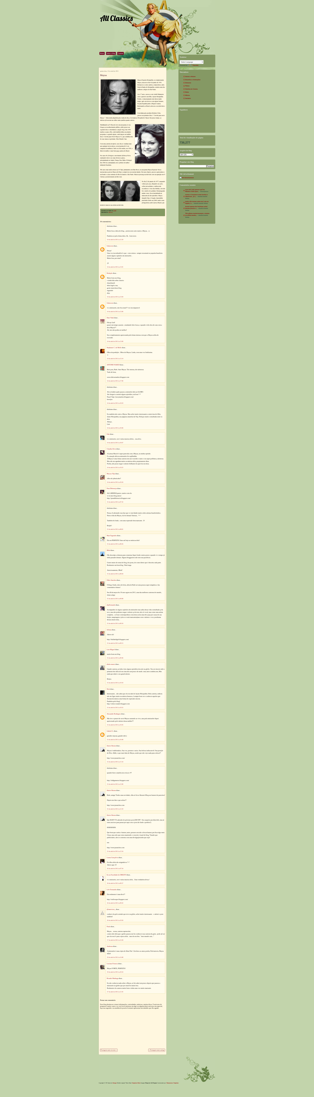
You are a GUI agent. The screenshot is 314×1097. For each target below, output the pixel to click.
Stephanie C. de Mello (114, 347)
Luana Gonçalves (112, 857)
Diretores (188, 82)
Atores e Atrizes (190, 76)
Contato (120, 53)
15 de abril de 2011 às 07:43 (115, 502)
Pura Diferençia (112, 488)
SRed (108, 550)
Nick (108, 689)
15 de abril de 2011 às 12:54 (115, 851)
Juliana (109, 630)
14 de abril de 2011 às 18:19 (115, 403)
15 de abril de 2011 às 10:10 (115, 682)
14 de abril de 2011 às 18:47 (115, 442)
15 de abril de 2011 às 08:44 (115, 574)
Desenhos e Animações (192, 79)
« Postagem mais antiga (156, 1050)
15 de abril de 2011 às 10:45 (115, 725)
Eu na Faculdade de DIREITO (116, 875)
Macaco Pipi (111, 474)
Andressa (110, 946)
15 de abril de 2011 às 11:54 (115, 762)
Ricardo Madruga (112, 978)
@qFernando (111, 605)
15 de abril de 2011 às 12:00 (115, 784)
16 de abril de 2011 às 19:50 (115, 920)
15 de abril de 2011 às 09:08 (115, 598)
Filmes (187, 86)
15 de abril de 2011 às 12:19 (115, 809)
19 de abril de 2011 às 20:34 (115, 972)
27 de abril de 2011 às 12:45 (115, 992)
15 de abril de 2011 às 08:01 (115, 529)
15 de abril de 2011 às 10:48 (115, 739)
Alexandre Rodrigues (114, 714)
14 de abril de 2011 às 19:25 (115, 467)
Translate (195, 65)
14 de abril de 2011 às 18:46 (115, 428)
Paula (108, 926)
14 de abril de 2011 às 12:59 (115, 239)
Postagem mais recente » (109, 1050)
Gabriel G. (110, 731)
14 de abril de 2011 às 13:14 (115, 358)
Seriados (188, 98)
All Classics (116, 18)
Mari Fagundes (112, 535)
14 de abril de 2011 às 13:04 (115, 297)
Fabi (108, 434)
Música (111, 212)
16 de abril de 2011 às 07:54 (115, 868)
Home (102, 53)
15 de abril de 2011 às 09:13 (115, 643)
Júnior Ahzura (111, 746)
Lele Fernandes (112, 889)
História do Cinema (191, 89)
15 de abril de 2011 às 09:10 (115, 623)
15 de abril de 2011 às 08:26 (115, 544)
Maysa (103, 75)
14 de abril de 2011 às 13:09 (115, 341)
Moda (187, 92)
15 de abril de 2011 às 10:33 (115, 707)
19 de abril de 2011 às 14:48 (115, 957)
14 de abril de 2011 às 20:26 (115, 482)
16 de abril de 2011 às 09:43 (115, 903)
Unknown (110, 246)
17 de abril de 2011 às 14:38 (115, 940)
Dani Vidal (110, 318)
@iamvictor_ (111, 909)
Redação (109, 273)
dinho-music (111, 664)
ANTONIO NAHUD (113, 365)
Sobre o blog (111, 53)
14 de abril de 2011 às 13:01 (115, 267)
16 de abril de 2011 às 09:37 (115, 883)
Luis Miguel (111, 649)
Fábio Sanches (111, 580)
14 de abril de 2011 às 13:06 (115, 311)
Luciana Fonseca (112, 964)
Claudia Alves (111, 449)
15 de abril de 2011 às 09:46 (115, 658)
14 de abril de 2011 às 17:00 (115, 381)
